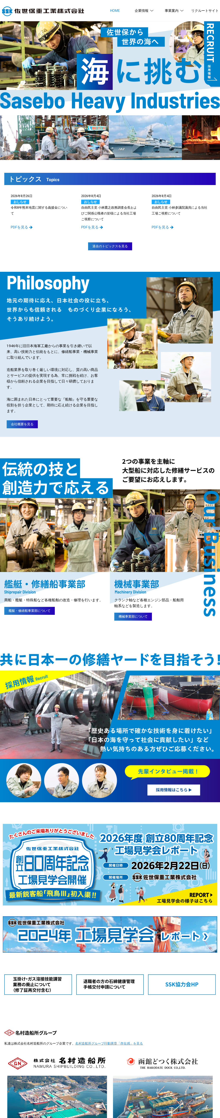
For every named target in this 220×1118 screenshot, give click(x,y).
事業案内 (172, 11)
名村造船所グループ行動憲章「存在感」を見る (109, 1043)
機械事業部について (133, 616)
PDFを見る (19, 227)
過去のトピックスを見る (110, 246)
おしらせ (20, 202)
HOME (115, 11)
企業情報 (141, 11)
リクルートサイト (205, 11)
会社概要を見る (22, 424)
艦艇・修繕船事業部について (29, 611)
